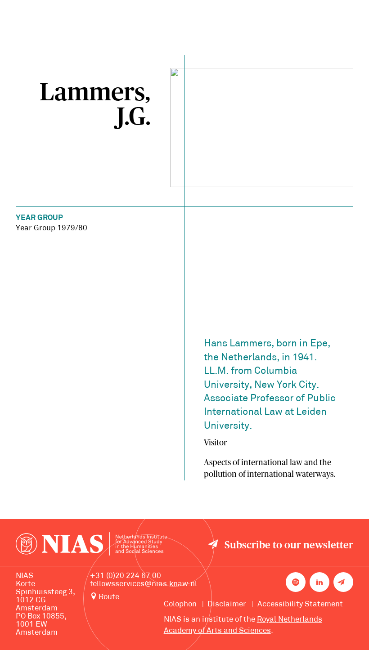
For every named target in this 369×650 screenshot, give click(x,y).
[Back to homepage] (91, 546)
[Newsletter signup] (343, 582)
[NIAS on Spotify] (296, 582)
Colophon (180, 604)
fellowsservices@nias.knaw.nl (143, 584)
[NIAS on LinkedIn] (319, 582)
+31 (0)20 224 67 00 (125, 576)
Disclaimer (226, 604)
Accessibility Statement (300, 604)
